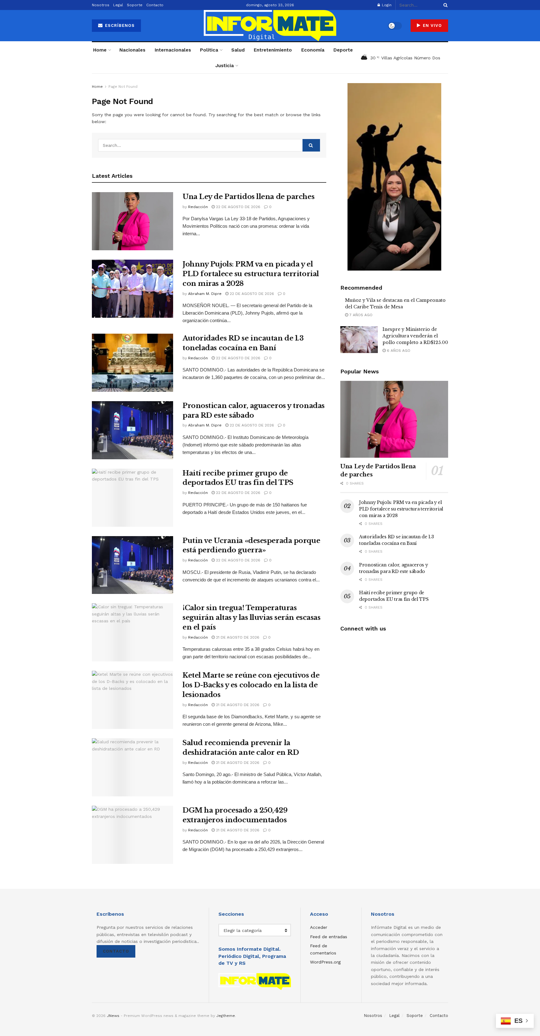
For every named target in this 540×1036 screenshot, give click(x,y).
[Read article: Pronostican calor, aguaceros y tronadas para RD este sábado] (132, 430)
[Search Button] (444, 5)
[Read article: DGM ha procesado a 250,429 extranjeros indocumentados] (132, 835)
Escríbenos (119, 25)
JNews (113, 1016)
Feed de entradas (328, 936)
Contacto (154, 5)
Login (386, 5)
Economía (312, 50)
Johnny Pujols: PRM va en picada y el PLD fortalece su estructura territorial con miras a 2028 (250, 274)
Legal (118, 5)
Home (100, 50)
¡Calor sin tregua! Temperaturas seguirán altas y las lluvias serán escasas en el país (251, 617)
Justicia (224, 65)
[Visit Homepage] (270, 25)
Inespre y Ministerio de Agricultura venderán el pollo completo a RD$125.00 (415, 335)
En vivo (431, 25)
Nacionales (132, 50)
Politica (209, 50)
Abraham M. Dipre (205, 293)
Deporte (343, 50)
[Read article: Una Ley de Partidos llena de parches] (132, 221)
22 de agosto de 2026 (237, 207)
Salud (238, 50)
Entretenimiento (273, 50)
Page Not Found (123, 86)
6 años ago (398, 350)
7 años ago (360, 315)
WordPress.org (325, 961)
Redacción (198, 207)
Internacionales (173, 50)
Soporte (134, 5)
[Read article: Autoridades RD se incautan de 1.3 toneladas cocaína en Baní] (132, 363)
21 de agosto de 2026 (237, 637)
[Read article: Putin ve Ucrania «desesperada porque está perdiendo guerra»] (132, 565)
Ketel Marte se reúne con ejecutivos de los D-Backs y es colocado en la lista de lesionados (250, 685)
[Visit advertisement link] (394, 177)
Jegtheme (225, 1016)
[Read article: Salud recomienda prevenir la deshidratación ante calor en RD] (132, 767)
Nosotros (100, 5)
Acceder (318, 927)
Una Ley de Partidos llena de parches (248, 196)
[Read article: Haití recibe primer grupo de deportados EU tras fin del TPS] (132, 498)
